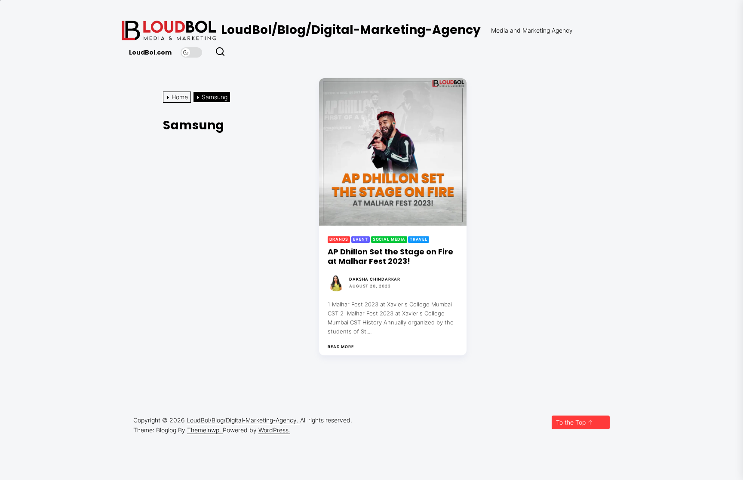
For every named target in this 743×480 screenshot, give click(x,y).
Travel (418, 239)
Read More (341, 347)
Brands (338, 239)
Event (360, 239)
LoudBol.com (150, 52)
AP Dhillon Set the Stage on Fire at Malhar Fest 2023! (390, 256)
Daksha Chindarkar (374, 279)
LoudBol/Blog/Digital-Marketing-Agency (351, 29)
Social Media (389, 239)
